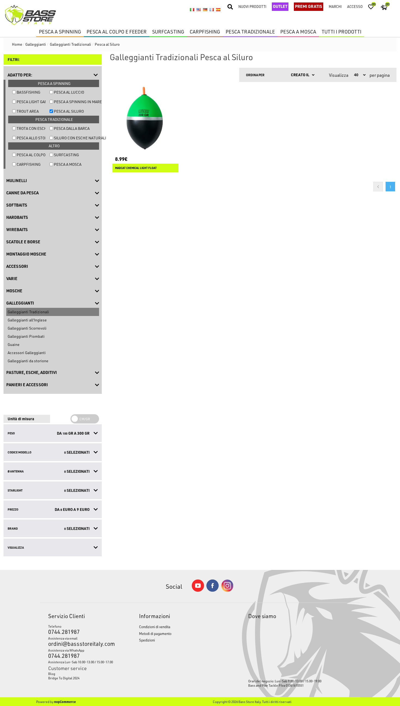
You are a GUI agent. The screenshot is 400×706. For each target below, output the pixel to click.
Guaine (14, 344)
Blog (51, 673)
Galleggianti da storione (28, 360)
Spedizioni (147, 640)
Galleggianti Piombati (26, 336)
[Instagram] (227, 590)
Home (17, 44)
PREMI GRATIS (308, 6)
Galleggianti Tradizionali (28, 311)
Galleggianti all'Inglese (27, 320)
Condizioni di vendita (154, 626)
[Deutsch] (205, 10)
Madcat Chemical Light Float (136, 168)
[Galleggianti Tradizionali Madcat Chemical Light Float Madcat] (145, 117)
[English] (198, 10)
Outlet (280, 6)
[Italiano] (192, 10)
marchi (335, 6)
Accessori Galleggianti (27, 352)
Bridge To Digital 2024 (63, 678)
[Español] (218, 10)
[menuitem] (81, 673)
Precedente (378, 186)
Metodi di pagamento (155, 633)
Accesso (355, 6)
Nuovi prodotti (252, 6)
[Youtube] (198, 590)
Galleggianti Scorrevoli (27, 328)
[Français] (211, 10)
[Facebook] (212, 590)
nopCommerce (65, 701)
